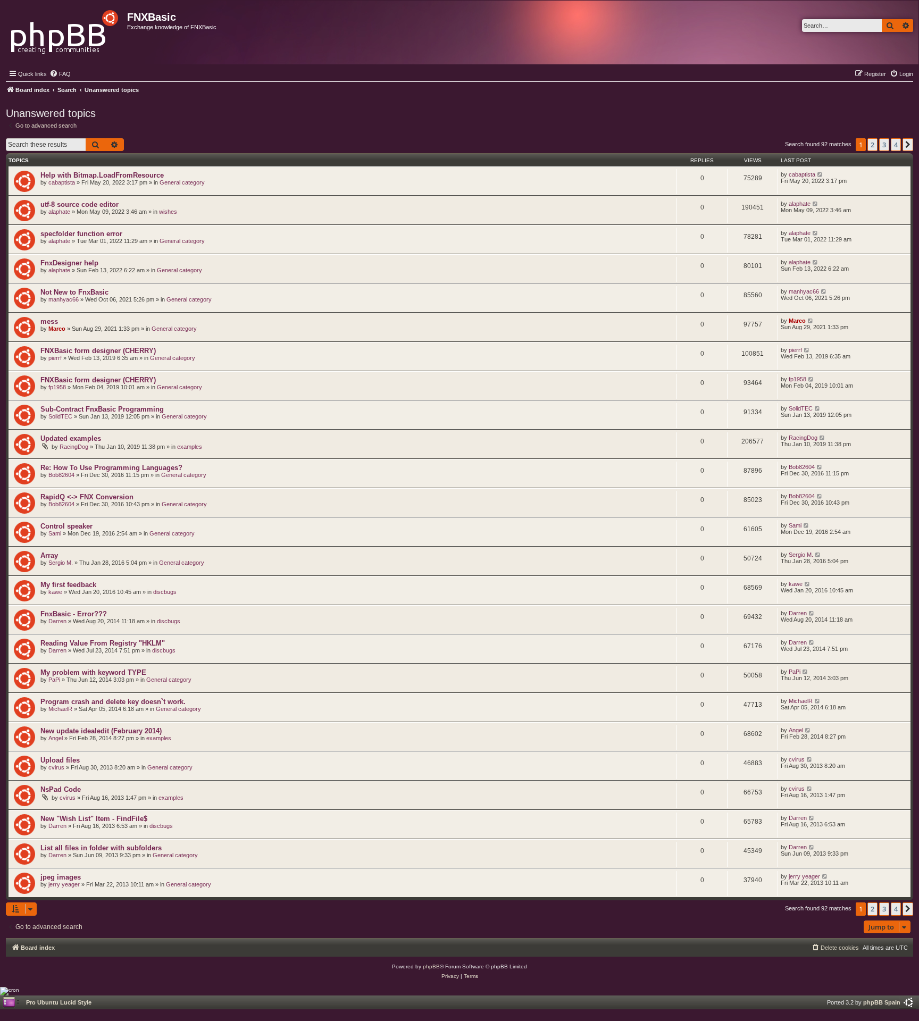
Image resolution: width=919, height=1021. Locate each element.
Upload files (60, 760)
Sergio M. (60, 562)
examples (189, 446)
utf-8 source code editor (79, 204)
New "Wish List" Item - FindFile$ (93, 819)
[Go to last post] (820, 174)
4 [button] (896, 144)
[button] (908, 144)
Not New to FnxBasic (74, 292)
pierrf (55, 358)
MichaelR (60, 709)
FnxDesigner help (69, 263)
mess (49, 321)
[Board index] (65, 29)
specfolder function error (81, 234)
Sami (54, 533)
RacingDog (74, 446)
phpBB (431, 966)
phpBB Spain (881, 1002)
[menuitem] (60, 74)
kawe (55, 592)
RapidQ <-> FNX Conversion (86, 497)
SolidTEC (60, 416)
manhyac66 (63, 299)
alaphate (59, 211)
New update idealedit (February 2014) (101, 731)
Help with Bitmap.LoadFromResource (102, 175)
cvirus (56, 767)
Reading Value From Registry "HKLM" (102, 643)
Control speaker (66, 526)
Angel (55, 738)
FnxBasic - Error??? (73, 614)
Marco (56, 328)
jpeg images (60, 877)
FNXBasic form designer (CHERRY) (98, 351)
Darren (57, 621)
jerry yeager (64, 884)
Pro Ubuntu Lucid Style (58, 1002)
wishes (168, 211)
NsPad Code (60, 789)
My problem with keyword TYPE (93, 672)
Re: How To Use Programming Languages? (111, 468)
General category (182, 182)
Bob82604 (61, 475)
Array (49, 555)
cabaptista (61, 182)
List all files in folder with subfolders (101, 848)
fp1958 (57, 387)
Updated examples (70, 438)
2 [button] (872, 144)
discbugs (165, 592)
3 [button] (884, 144)
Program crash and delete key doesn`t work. (113, 702)
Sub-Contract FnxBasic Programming (102, 409)
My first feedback (68, 585)
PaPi (54, 679)
